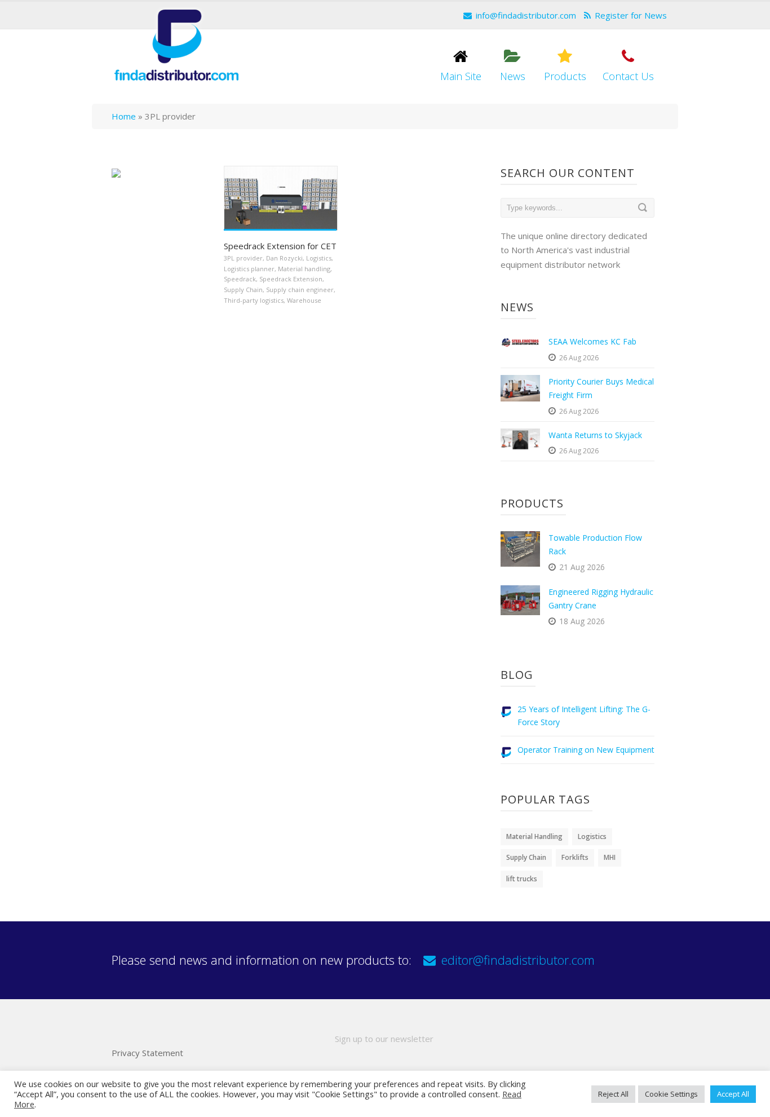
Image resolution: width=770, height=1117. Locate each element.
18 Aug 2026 (582, 621)
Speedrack (240, 279)
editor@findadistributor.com (518, 959)
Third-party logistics (254, 300)
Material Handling (534, 836)
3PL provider (243, 258)
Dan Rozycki (284, 258)
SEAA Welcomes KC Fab (592, 341)
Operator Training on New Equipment (585, 749)
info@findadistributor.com (526, 15)
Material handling (304, 268)
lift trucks (521, 879)
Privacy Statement (147, 1052)
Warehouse (304, 300)
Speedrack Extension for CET (280, 245)
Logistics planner (249, 268)
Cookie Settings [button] (671, 1094)
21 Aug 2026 (582, 567)
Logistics (318, 258)
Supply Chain (243, 289)
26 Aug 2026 (579, 358)
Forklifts (574, 857)
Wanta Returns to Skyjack (595, 435)
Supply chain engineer (300, 289)
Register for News (631, 15)
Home (124, 116)
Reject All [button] (613, 1094)
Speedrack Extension (290, 279)
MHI (610, 857)
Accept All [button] (733, 1094)
